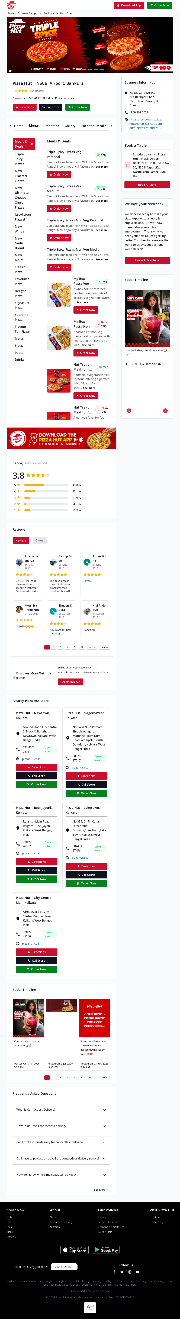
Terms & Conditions (109, 1222)
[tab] (18, 125)
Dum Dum (66, 13)
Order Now (61, 174)
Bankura (49, 13)
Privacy (102, 1217)
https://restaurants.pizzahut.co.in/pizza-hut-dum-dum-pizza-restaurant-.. (146, 123)
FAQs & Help (105, 1232)
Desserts (11, 1236)
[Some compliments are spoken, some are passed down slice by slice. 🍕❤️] (94, 1018)
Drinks (9, 1232)
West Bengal (29, 13)
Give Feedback (64, 1267)
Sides (9, 1227)
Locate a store (158, 1217)
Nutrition (55, 1227)
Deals (9, 1217)
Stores (12, 13)
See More (99, 1189)
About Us (55, 1217)
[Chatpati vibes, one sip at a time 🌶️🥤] (28, 1018)
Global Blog (156, 1222)
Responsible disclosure (111, 1227)
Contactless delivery (61, 1222)
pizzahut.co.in (31, 759)
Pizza (8, 1222)
